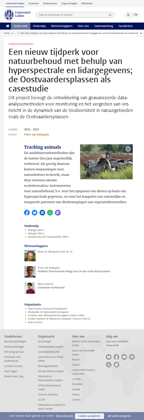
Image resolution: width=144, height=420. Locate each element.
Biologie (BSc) (36, 233)
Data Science (35, 322)
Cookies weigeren (121, 416)
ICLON (41, 399)
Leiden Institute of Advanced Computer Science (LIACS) (59, 318)
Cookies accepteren (89, 416)
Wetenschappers (61, 26)
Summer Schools (13, 366)
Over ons (83, 26)
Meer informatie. (65, 416)
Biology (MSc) (36, 230)
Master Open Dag (13, 376)
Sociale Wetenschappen (51, 371)
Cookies (76, 389)
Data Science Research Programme (47, 308)
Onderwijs (39, 26)
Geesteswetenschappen (51, 346)
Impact (76, 364)
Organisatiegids (69, 3)
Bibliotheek (87, 3)
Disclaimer (77, 384)
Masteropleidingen (14, 346)
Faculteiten (126, 26)
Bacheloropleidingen (15, 341)
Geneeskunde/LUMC (49, 352)
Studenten (33, 3)
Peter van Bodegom (36, 134)
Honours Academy (48, 394)
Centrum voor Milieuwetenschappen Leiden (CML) (56, 315)
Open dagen (10, 371)
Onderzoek (21, 26)
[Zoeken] (110, 15)
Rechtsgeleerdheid (48, 366)
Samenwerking (103, 26)
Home (7, 33)
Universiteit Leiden (15, 3)
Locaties (76, 379)
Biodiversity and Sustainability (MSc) (48, 237)
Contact (76, 399)
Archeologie (44, 341)
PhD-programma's (14, 352)
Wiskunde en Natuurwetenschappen (48, 312)
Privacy (76, 394)
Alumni (76, 359)
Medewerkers (50, 3)
